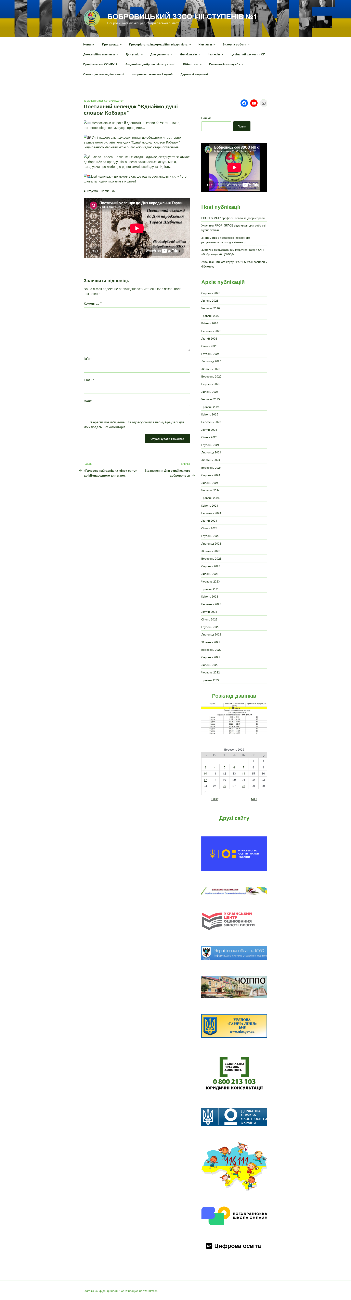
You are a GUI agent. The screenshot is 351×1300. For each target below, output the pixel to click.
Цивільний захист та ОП (248, 54)
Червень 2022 (210, 672)
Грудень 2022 (210, 627)
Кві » (254, 798)
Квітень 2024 (209, 505)
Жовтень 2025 (210, 369)
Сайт (88, 401)
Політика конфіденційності (100, 1291)
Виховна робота (234, 44)
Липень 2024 (209, 483)
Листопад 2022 (211, 634)
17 (205, 780)
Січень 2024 (209, 528)
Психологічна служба (224, 64)
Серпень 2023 (210, 566)
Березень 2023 (211, 604)
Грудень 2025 (210, 354)
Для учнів (133, 54)
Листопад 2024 (211, 452)
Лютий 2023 (209, 612)
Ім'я (88, 358)
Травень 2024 (210, 498)
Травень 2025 (210, 407)
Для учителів (159, 54)
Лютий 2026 (209, 338)
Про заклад (110, 44)
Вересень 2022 (211, 649)
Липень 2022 (209, 665)
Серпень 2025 (210, 384)
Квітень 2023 (209, 596)
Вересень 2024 (211, 467)
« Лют (214, 798)
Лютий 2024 (209, 520)
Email (89, 380)
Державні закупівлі (194, 74)
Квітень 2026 (209, 323)
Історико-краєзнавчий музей (152, 74)
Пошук (206, 118)
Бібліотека (190, 64)
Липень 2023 (209, 574)
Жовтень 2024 (210, 460)
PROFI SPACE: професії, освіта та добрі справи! (233, 218)
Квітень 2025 (209, 414)
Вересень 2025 (211, 376)
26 (224, 786)
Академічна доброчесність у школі (150, 64)
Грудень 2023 (210, 536)
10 (205, 773)
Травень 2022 (210, 680)
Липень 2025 (209, 391)
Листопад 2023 (211, 543)
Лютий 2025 (209, 429)
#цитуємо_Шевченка (99, 191)
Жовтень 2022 (210, 642)
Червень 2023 (210, 581)
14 (243, 773)
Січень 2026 (209, 346)
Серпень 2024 (210, 475)
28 (243, 786)
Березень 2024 (211, 513)
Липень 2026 (209, 300)
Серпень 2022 (210, 657)
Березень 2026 (211, 331)
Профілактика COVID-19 (100, 64)
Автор (120, 100)
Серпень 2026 (210, 293)
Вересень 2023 (211, 558)
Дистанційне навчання (99, 54)
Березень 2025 (211, 422)
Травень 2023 (210, 589)
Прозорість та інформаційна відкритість (158, 44)
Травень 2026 (210, 316)
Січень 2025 (209, 437)
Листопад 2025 (211, 361)
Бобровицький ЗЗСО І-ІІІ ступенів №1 (182, 16)
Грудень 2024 (210, 445)
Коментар (93, 303)
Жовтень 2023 (210, 551)
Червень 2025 (210, 399)
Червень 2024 (210, 490)
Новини (88, 44)
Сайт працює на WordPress (139, 1291)
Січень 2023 (209, 619)
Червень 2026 (210, 308)
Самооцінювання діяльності (103, 74)
